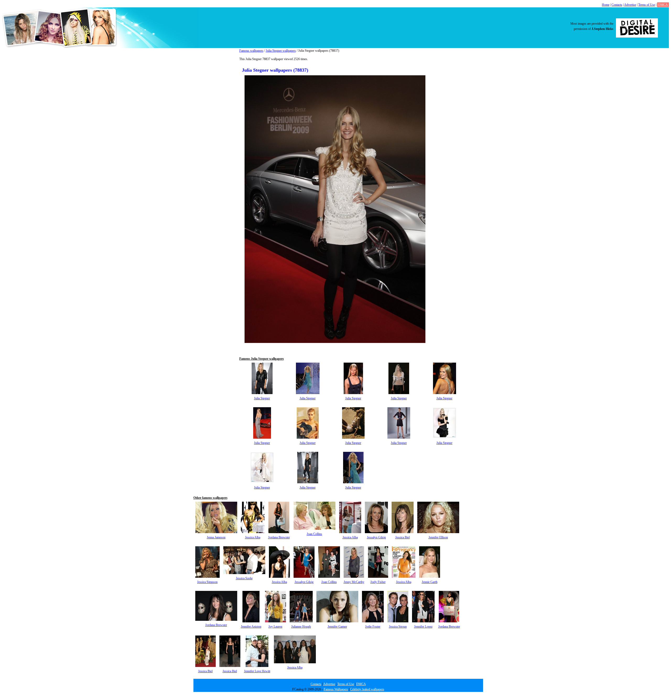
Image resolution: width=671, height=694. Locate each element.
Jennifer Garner (337, 626)
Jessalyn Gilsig (376, 537)
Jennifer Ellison (438, 537)
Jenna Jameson (216, 537)
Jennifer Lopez (423, 626)
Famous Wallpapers (336, 689)
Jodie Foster (372, 626)
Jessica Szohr (244, 578)
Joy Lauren (275, 626)
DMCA (663, 5)
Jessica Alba (252, 537)
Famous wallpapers (251, 50)
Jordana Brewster (279, 537)
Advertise (630, 5)
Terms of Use (646, 5)
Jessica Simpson (207, 582)
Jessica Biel (402, 537)
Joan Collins (314, 534)
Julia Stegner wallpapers (281, 50)
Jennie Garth (429, 582)
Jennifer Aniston (251, 626)
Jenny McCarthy (354, 582)
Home (605, 5)
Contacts (617, 5)
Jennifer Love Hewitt (257, 671)
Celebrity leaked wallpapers (367, 689)
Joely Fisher (378, 582)
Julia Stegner (262, 398)
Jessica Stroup (398, 626)
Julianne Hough (301, 626)
